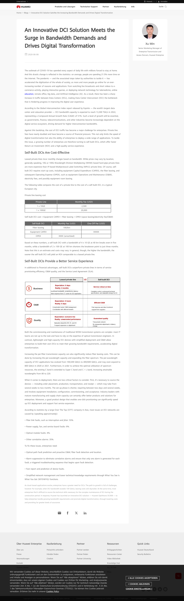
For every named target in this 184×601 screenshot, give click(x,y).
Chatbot (50, 559)
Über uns (20, 550)
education (29, 94)
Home (19, 13)
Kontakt (20, 563)
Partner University (84, 559)
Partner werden (83, 550)
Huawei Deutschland (145, 550)
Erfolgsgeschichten (114, 550)
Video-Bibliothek (113, 559)
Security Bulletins (144, 554)
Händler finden (52, 554)
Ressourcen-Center (114, 554)
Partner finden (82, 554)
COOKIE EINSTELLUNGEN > (139, 589)
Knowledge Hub (113, 563)
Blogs (26, 13)
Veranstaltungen (23, 559)
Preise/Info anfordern (55, 550)
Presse (19, 554)
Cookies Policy (52, 591)
